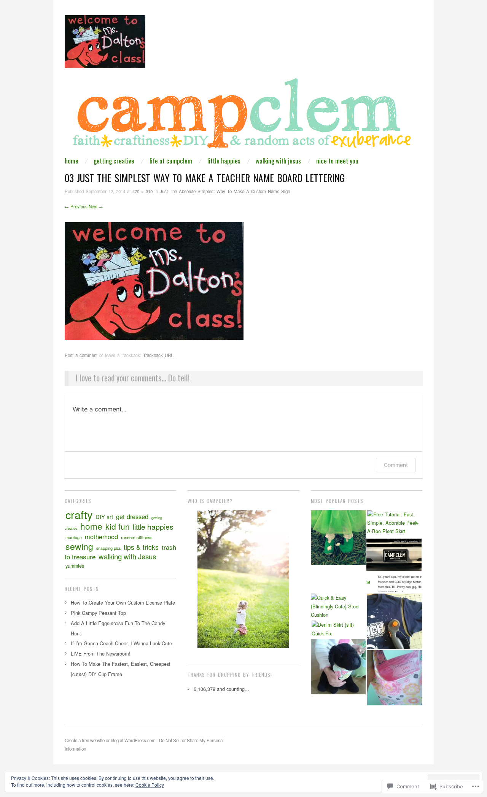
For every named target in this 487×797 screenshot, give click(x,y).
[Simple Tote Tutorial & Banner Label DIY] (394, 677)
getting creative (114, 160)
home (71, 160)
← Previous (76, 206)
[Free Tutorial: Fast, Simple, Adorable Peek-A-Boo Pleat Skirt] (394, 523)
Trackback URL (158, 355)
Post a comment (81, 355)
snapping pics (108, 548)
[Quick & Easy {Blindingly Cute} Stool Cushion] (338, 606)
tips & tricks (141, 547)
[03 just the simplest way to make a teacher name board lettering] (154, 280)
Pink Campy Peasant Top (98, 612)
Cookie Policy (149, 784)
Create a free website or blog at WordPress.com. (111, 740)
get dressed (132, 516)
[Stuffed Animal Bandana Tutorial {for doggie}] (338, 666)
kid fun (117, 526)
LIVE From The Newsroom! (101, 653)
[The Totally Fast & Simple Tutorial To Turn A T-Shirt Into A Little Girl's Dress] (394, 621)
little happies (223, 160)
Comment (396, 465)
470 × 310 (142, 191)
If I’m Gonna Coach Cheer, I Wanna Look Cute (121, 643)
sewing (79, 546)
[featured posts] (394, 564)
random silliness (137, 537)
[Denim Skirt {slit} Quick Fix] (339, 629)
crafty (78, 514)
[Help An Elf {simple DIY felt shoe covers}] (338, 537)
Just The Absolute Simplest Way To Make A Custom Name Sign (225, 191)
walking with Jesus (278, 160)
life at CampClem (171, 160)
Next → (96, 206)
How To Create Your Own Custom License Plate (123, 602)
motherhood (101, 536)
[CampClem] (243, 115)
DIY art (104, 517)
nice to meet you (337, 160)
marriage (73, 537)
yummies (74, 565)
